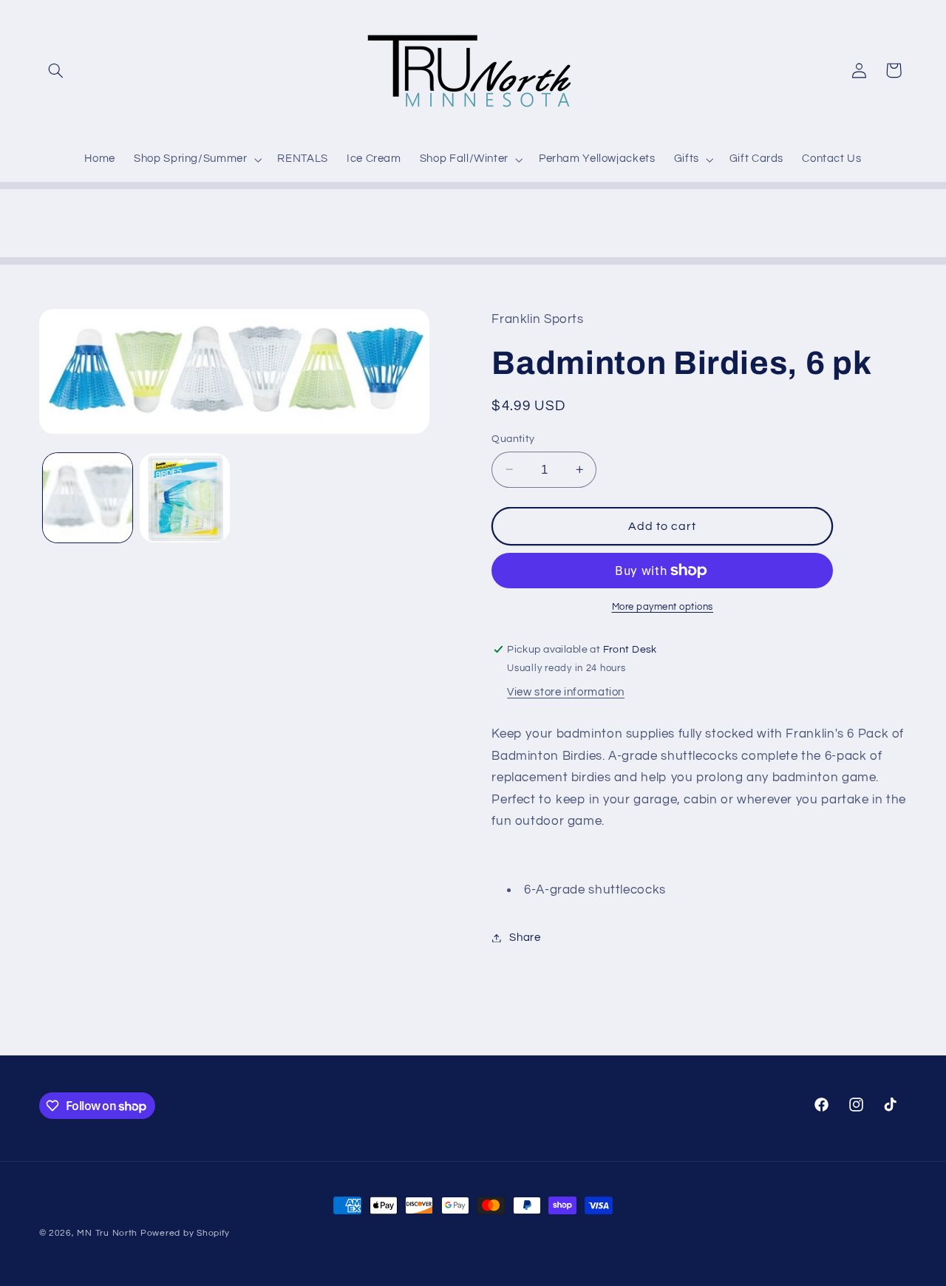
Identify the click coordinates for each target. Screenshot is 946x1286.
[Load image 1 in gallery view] (87, 497)
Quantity (512, 439)
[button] (56, 70)
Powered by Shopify (185, 1233)
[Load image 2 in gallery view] (184, 497)
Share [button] (524, 937)
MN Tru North (107, 1233)
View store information (566, 692)
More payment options (663, 607)
